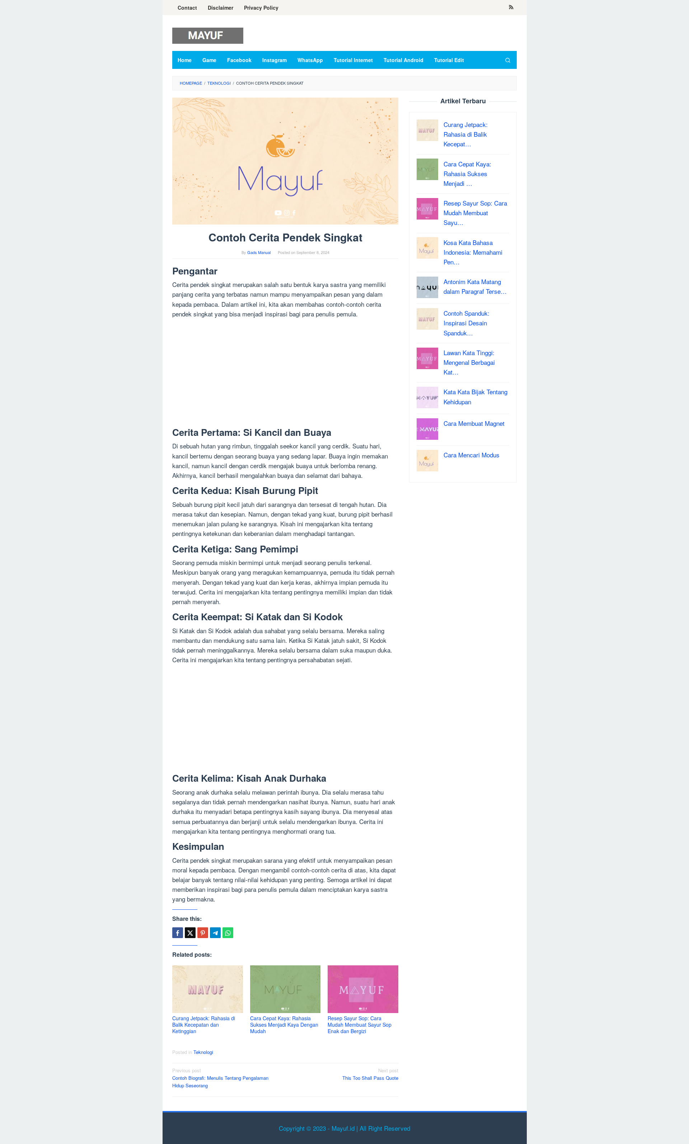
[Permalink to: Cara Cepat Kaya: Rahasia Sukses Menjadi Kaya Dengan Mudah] (285, 989)
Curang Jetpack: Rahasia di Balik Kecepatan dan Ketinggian (203, 1024)
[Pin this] (202, 932)
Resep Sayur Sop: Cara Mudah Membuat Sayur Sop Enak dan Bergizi (360, 1024)
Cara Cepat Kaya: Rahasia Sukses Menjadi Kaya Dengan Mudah (284, 1024)
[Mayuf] (207, 34)
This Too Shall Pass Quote (370, 1074)
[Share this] (177, 932)
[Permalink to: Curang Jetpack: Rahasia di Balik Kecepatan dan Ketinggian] (207, 989)
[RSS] (511, 7)
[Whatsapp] (227, 932)
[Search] (508, 60)
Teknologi (203, 1052)
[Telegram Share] (215, 932)
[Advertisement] (285, 374)
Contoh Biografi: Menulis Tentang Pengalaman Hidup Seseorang (220, 1078)
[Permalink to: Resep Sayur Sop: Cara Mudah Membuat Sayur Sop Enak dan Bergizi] (363, 989)
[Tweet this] (190, 932)
